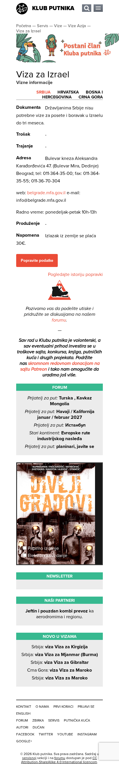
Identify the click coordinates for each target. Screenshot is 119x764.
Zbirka (38, 720)
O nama (42, 707)
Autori (22, 727)
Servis (54, 720)
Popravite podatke (37, 260)
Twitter (46, 734)
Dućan (38, 727)
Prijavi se (86, 707)
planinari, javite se (59, 446)
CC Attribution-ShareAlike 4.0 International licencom (59, 760)
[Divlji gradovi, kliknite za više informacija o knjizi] (59, 485)
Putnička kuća (77, 720)
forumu (59, 320)
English (23, 713)
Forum (22, 720)
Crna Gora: (59, 670)
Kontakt (23, 707)
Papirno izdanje (43, 548)
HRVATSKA (68, 92)
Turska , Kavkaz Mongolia (59, 401)
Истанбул (59, 425)
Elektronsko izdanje (47, 555)
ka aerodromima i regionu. (59, 614)
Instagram (87, 734)
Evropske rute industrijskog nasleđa (59, 436)
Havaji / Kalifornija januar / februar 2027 (59, 414)
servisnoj (29, 758)
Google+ (24, 741)
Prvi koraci (63, 707)
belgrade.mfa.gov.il (46, 193)
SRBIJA (43, 92)
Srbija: (59, 647)
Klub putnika (53, 8)
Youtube (65, 734)
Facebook (25, 734)
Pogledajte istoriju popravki (75, 274)
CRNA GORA (91, 97)
